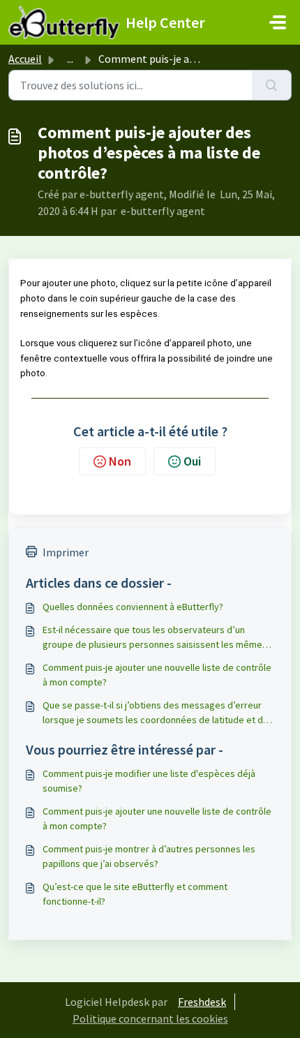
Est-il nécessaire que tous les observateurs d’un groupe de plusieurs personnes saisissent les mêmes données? (155, 637)
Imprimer (66, 552)
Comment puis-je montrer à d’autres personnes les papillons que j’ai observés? (149, 856)
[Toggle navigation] (278, 22)
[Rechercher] (272, 85)
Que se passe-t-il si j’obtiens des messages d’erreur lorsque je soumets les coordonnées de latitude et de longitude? (156, 713)
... (70, 59)
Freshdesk (202, 1002)
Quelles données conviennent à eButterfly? (133, 606)
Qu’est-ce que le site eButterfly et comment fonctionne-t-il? (135, 893)
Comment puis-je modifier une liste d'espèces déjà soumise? (149, 780)
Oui (192, 461)
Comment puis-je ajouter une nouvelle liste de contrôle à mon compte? (157, 674)
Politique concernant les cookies (150, 1018)
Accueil (25, 59)
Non (120, 461)
